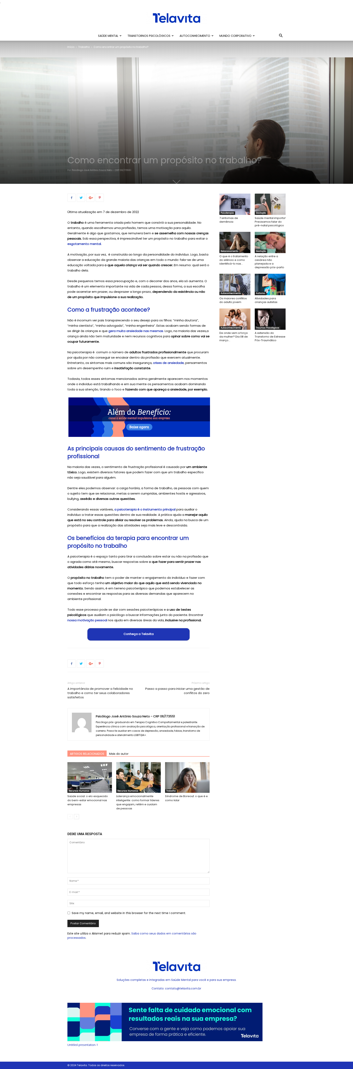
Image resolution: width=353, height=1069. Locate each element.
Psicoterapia (227, 212)
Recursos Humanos (79, 790)
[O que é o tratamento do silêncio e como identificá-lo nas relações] (234, 242)
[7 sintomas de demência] (234, 204)
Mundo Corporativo (235, 36)
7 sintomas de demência (228, 220)
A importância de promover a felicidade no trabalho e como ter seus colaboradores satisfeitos (100, 692)
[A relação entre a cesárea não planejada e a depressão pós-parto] (270, 242)
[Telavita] (176, 18)
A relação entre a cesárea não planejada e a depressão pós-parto (269, 261)
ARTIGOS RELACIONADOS (87, 754)
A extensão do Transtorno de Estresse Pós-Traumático (270, 336)
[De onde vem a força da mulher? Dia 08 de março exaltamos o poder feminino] (234, 319)
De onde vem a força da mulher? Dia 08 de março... (233, 336)
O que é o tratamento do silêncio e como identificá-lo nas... (233, 260)
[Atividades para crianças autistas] (270, 284)
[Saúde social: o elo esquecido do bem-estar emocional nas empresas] (89, 777)
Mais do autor (118, 754)
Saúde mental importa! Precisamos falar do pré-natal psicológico (270, 221)
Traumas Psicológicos (267, 327)
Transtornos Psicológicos (148, 36)
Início (70, 47)
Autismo (260, 293)
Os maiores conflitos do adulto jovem (233, 300)
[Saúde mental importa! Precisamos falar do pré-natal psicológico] (270, 204)
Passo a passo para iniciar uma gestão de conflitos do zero (177, 690)
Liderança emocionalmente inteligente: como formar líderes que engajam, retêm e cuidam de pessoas (137, 802)
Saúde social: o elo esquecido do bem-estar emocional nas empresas (87, 800)
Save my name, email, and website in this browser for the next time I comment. (129, 913)
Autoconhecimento (195, 36)
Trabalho (84, 47)
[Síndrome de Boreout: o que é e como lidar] (187, 777)
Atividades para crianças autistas (266, 300)
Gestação (261, 212)
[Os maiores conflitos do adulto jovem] (234, 284)
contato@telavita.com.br (183, 988)
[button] (281, 36)
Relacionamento (229, 251)
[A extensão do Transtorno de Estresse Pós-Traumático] (270, 319)
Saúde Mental (108, 36)
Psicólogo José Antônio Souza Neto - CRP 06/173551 (101, 170)
